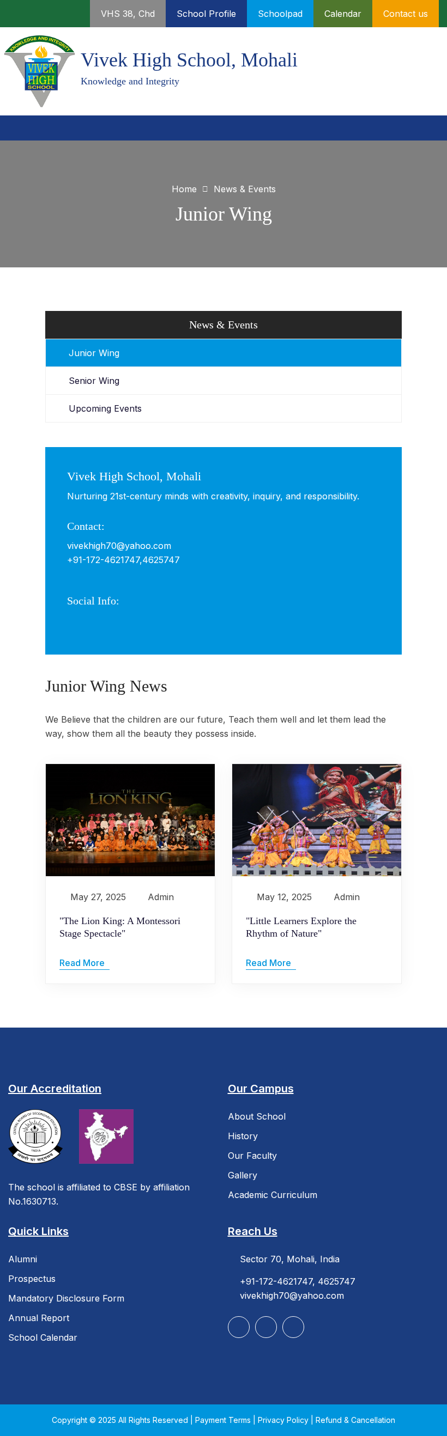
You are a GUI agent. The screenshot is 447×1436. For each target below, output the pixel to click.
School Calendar (42, 1337)
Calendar (342, 13)
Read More (83, 962)
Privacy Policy (284, 1420)
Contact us (405, 13)
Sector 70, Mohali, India (290, 1259)
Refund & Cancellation (355, 1420)
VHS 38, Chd (128, 13)
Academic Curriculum (272, 1194)
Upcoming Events (105, 408)
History (243, 1136)
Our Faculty (252, 1155)
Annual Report (38, 1317)
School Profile (206, 13)
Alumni (22, 1259)
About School (257, 1116)
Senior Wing (94, 380)
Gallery (242, 1175)
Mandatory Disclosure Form (66, 1298)
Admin (161, 896)
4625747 (161, 559)
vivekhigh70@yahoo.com (119, 545)
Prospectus (32, 1278)
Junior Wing (94, 352)
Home (184, 189)
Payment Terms (224, 1420)
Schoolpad (280, 13)
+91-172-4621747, (104, 559)
